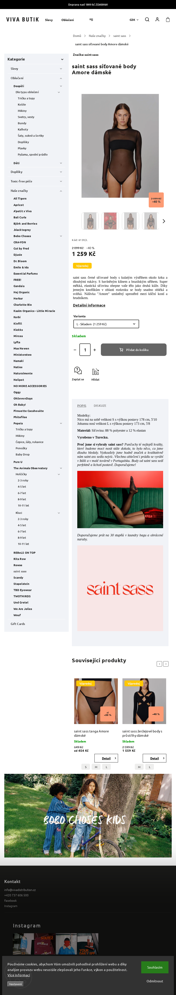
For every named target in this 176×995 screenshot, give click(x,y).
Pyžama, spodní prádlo (33, 154)
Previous (160, 664)
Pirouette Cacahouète (29, 411)
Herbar (18, 298)
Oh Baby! (20, 404)
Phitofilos (20, 417)
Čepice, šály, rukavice (29, 442)
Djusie (18, 254)
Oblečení (17, 78)
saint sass (20, 571)
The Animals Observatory (30, 468)
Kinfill (18, 323)
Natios (18, 367)
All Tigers (20, 198)
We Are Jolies (23, 609)
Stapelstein (21, 583)
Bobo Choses (22, 236)
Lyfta (17, 342)
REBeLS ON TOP (24, 552)
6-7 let (22, 493)
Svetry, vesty (26, 117)
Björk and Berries (25, 223)
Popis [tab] (81, 406)
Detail (106, 758)
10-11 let (23, 505)
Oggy (17, 392)
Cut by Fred (21, 248)
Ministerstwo (23, 354)
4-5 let (22, 486)
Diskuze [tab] (100, 406)
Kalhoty (23, 129)
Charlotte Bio (23, 304)
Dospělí (19, 86)
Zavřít (155, 387)
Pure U (18, 462)
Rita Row (20, 559)
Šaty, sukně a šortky (31, 136)
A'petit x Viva (23, 211)
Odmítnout (155, 981)
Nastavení (15, 984)
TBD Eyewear (23, 590)
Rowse (18, 565)
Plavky (22, 148)
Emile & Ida (21, 267)
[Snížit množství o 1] (75, 350)
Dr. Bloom (20, 261)
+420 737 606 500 (16, 895)
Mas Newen (21, 348)
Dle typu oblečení (27, 92)
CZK (132, 19)
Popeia (18, 423)
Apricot (19, 205)
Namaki (19, 361)
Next (166, 664)
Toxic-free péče (21, 181)
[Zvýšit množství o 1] (95, 350)
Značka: (86, 54)
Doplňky (23, 142)
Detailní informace (89, 305)
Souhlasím (154, 967)
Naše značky (19, 191)
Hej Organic (22, 292)
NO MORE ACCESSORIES (30, 386)
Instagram (10, 906)
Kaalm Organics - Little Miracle (34, 311)
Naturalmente (23, 373)
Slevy (14, 69)
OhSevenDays (23, 398)
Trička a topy (26, 98)
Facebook (10, 900)
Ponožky (21, 448)
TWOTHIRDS (22, 596)
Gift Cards (18, 624)
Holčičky (21, 474)
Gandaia (19, 286)
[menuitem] (51, 20)
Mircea (18, 336)
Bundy (22, 123)
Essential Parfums (26, 273)
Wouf (17, 615)
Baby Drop (23, 454)
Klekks (18, 329)
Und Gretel (21, 602)
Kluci (19, 513)
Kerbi (17, 317)
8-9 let (22, 499)
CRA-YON (20, 242)
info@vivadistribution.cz (20, 890)
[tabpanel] (96, 725)
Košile (22, 104)
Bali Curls (20, 217)
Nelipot (19, 379)
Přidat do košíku (137, 350)
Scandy (18, 577)
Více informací (19, 975)
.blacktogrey (22, 229)
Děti (17, 163)
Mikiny (22, 111)
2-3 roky (23, 480)
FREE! (17, 279)
